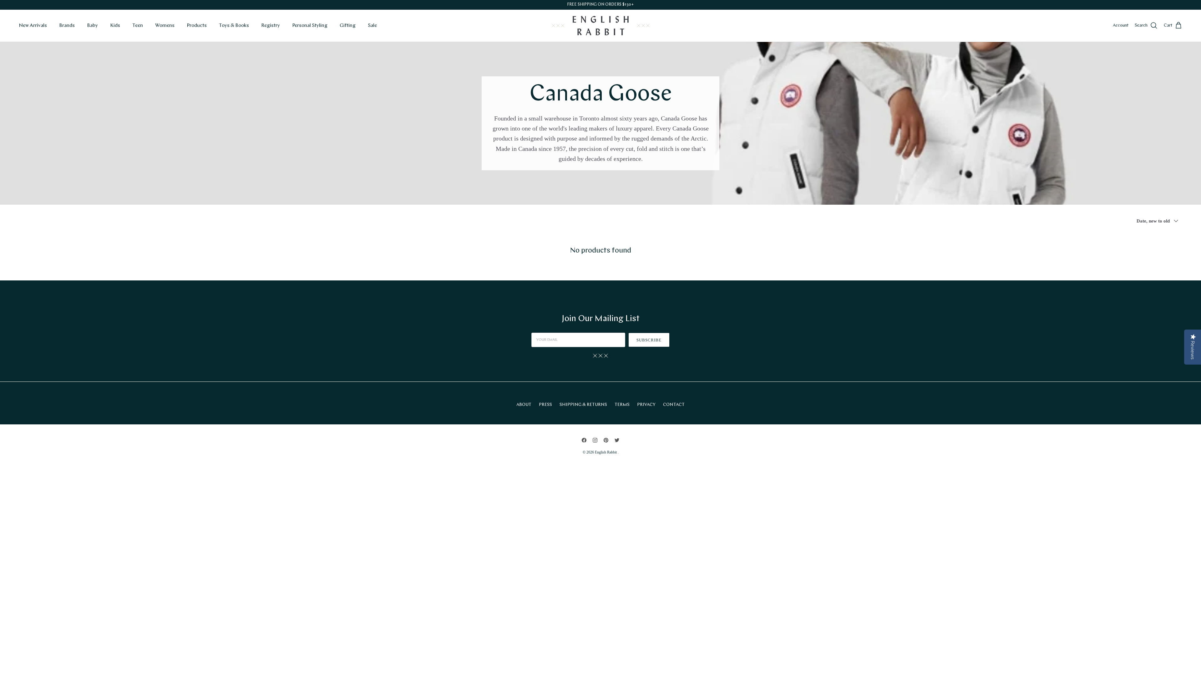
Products (197, 25)
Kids (115, 25)
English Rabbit (606, 452)
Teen (137, 25)
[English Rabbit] (600, 25)
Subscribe (648, 340)
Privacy (646, 404)
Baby (92, 25)
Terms (622, 404)
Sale (372, 25)
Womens (165, 25)
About (523, 404)
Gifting (348, 25)
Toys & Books (234, 25)
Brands (67, 25)
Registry (270, 25)
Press (545, 404)
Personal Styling (309, 25)
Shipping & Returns (583, 404)
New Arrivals (33, 25)
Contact (674, 404)
